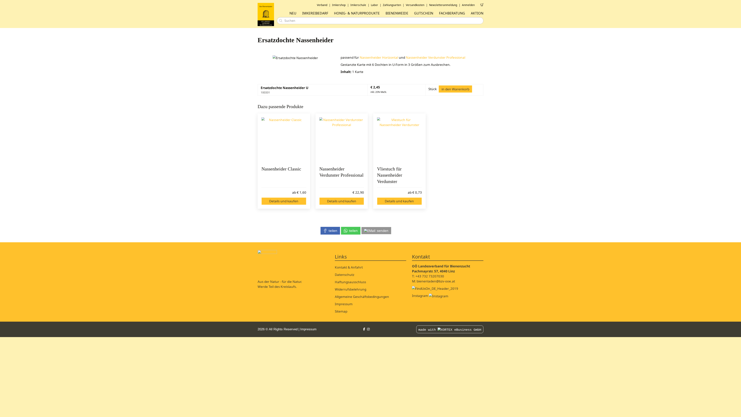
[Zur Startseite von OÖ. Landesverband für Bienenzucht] (266, 14)
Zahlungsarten (392, 5)
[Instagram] (368, 329)
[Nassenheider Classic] (283, 139)
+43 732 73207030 (429, 276)
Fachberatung (452, 13)
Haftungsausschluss (350, 282)
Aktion (477, 13)
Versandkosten (415, 5)
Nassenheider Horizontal (379, 57)
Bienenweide (397, 13)
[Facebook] (364, 329)
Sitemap (341, 311)
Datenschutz (344, 274)
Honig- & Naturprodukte (357, 13)
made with (428, 330)
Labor (374, 5)
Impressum (344, 304)
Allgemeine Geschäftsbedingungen (362, 296)
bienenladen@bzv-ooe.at (436, 281)
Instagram (420, 295)
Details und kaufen (283, 201)
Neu (292, 13)
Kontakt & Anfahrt (349, 267)
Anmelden (468, 5)
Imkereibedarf (315, 13)
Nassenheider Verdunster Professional (435, 57)
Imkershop (339, 5)
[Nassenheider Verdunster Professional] (341, 139)
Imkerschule (358, 5)
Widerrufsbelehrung (350, 289)
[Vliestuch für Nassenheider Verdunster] (399, 139)
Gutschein (423, 13)
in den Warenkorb (455, 89)
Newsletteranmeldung (443, 5)
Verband (322, 5)
